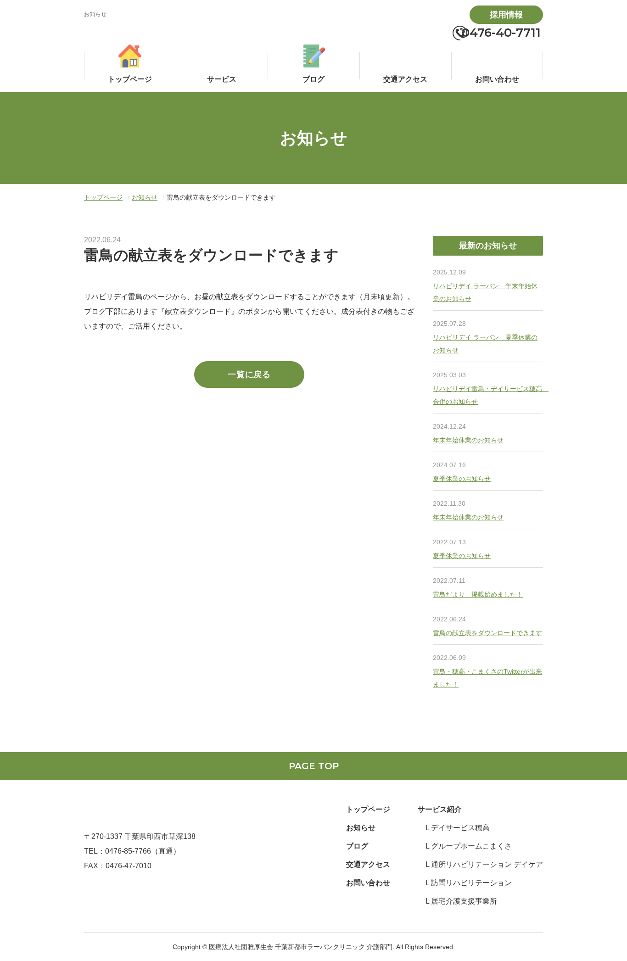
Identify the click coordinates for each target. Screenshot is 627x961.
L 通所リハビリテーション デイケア (484, 864)
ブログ (357, 846)
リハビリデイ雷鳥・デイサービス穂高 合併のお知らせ (488, 395)
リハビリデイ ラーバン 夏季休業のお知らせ (485, 344)
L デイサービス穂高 (457, 828)
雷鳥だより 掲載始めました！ (478, 594)
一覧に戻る (249, 374)
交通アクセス (368, 864)
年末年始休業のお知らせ (468, 440)
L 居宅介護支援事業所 (461, 901)
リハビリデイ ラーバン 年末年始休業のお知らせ (485, 292)
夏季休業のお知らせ (462, 478)
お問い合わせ (368, 883)
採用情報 (506, 14)
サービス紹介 (440, 809)
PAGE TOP (314, 765)
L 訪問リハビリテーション (468, 883)
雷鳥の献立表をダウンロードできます (487, 633)
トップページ (103, 197)
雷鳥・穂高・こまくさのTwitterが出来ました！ (487, 678)
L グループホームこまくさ (468, 846)
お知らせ (144, 197)
